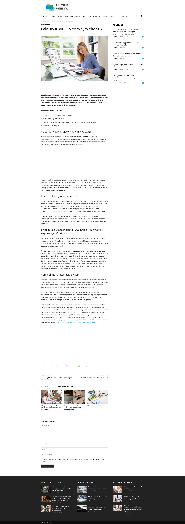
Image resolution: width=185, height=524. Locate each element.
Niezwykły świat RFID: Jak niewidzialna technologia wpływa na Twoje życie (127, 78)
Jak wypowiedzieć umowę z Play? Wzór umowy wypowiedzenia (97, 498)
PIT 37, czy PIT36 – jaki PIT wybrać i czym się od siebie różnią (56, 379)
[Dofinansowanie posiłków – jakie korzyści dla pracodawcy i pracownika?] (117, 498)
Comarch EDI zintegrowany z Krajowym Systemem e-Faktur (75, 322)
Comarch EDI (89, 287)
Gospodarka (122, 16)
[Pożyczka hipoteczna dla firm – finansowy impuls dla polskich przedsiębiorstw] (74, 397)
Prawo (84, 16)
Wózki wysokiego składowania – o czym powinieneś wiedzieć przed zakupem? (62, 488)
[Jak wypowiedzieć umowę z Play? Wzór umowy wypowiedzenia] (82, 498)
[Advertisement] (109, 7)
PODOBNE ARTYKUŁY (48, 386)
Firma (60, 16)
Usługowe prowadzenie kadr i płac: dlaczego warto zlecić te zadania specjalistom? (61, 498)
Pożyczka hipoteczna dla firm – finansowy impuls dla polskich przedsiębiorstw (73, 407)
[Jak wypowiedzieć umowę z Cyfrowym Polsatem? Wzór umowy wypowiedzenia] (82, 508)
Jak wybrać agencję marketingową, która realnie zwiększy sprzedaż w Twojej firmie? (51, 407)
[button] (141, 16)
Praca (77, 16)
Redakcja (47, 33)
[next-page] (76, 413)
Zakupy (112, 16)
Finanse (53, 16)
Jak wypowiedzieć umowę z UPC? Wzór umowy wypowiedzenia (61, 508)
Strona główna (45, 21)
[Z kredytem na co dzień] (97, 397)
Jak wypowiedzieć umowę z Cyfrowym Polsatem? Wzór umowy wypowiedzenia (97, 507)
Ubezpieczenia (95, 16)
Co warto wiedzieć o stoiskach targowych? (94, 378)
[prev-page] (72, 413)
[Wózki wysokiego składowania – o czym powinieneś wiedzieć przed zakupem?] (46, 489)
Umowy (105, 16)
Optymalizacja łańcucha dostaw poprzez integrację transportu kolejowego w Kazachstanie (125, 31)
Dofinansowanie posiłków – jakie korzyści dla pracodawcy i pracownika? (133, 498)
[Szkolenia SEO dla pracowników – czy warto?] (82, 489)
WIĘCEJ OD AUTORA (65, 386)
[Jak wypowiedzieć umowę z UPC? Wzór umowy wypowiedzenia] (46, 508)
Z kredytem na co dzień (94, 406)
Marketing (69, 16)
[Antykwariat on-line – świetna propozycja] (117, 489)
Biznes (44, 16)
